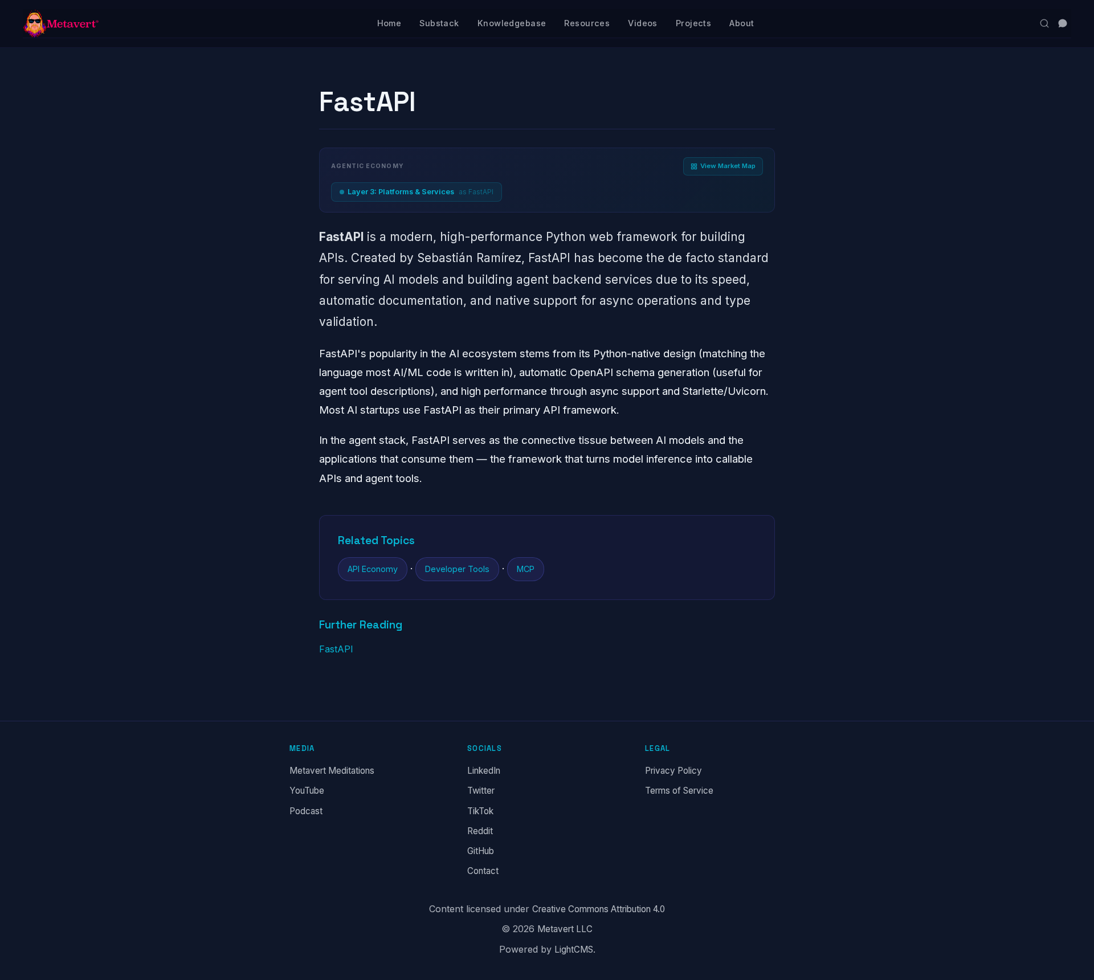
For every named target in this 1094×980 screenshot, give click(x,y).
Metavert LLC (565, 929)
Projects (693, 23)
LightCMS (573, 949)
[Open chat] (1062, 23)
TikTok (480, 811)
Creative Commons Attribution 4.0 (598, 909)
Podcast (306, 811)
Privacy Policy (673, 770)
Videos (643, 23)
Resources (587, 23)
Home (389, 23)
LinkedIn (483, 770)
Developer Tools (457, 569)
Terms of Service (679, 791)
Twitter (481, 791)
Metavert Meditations (331, 770)
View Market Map (728, 166)
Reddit (480, 831)
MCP (525, 569)
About (741, 23)
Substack (439, 23)
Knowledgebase (511, 23)
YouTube (306, 791)
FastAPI (336, 649)
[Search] (1044, 23)
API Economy (373, 569)
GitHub (480, 851)
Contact (483, 870)
